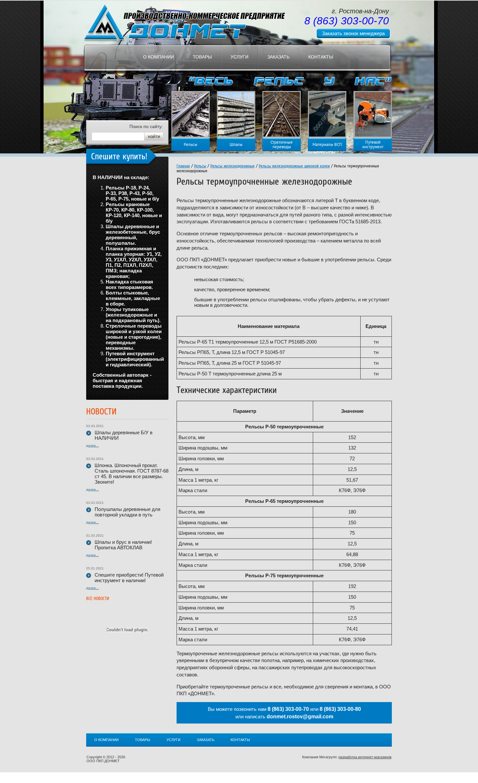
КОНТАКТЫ (320, 56)
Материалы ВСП (327, 145)
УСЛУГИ (239, 56)
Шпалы (236, 145)
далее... (92, 445)
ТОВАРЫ (202, 56)
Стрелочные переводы (282, 145)
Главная (183, 165)
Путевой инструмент (372, 145)
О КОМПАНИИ (158, 56)
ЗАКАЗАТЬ (278, 56)
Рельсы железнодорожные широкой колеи (294, 165)
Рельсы (190, 145)
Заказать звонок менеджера (353, 33)
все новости (97, 598)
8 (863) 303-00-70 (288, 709)
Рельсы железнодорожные (232, 165)
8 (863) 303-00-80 (340, 709)
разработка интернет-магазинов (365, 757)
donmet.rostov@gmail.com (300, 716)
